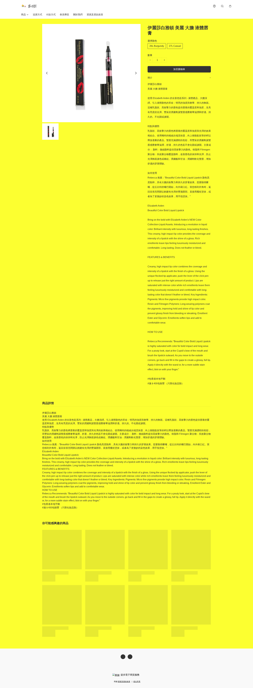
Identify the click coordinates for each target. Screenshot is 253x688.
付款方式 (51, 14)
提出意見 (136, 682)
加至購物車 (179, 69)
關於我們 (78, 14)
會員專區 (64, 14)
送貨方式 (37, 14)
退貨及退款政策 (95, 14)
